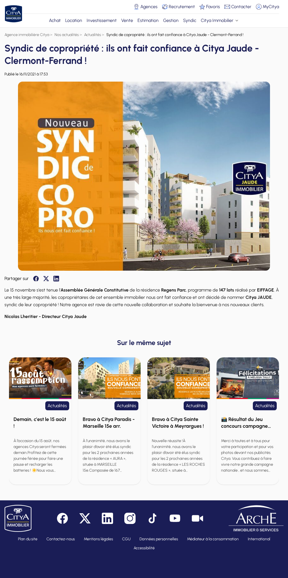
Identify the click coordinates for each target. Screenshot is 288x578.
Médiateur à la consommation (213, 539)
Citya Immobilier (217, 20)
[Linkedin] (56, 278)
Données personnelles (159, 539)
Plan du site (27, 539)
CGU (126, 539)
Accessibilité (144, 548)
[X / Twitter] (46, 278)
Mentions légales (98, 539)
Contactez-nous (60, 539)
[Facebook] (36, 278)
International (259, 539)
